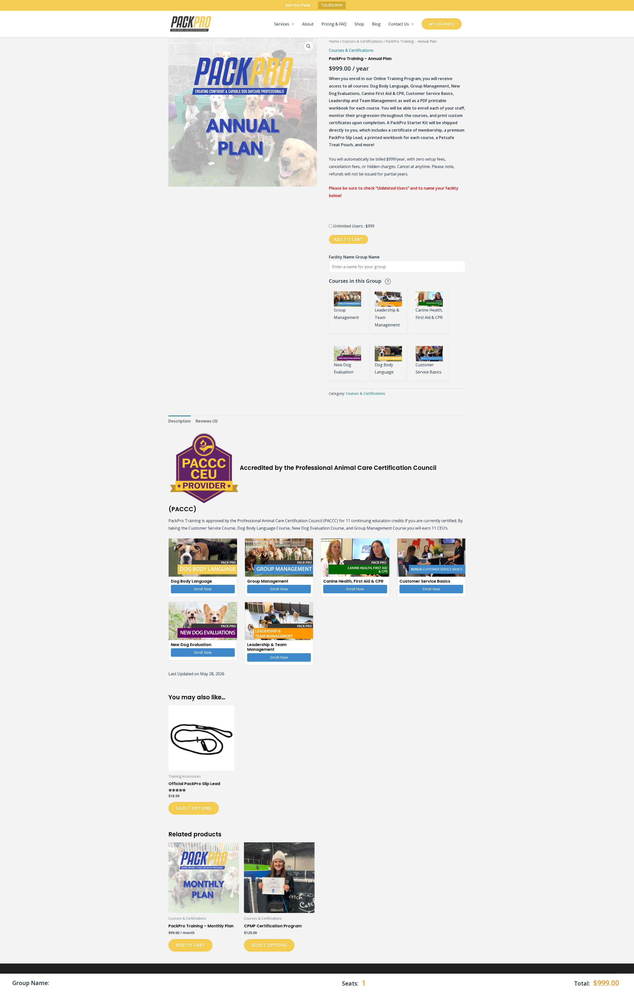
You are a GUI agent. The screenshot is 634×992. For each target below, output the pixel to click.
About (308, 24)
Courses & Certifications (362, 41)
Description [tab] (179, 421)
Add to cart (348, 239)
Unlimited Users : (349, 226)
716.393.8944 (332, 5)
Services (281, 24)
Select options (193, 808)
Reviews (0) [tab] (207, 421)
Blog (376, 24)
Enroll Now (202, 589)
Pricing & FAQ (333, 24)
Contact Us (399, 24)
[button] (442, 23)
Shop (359, 24)
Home (334, 41)
